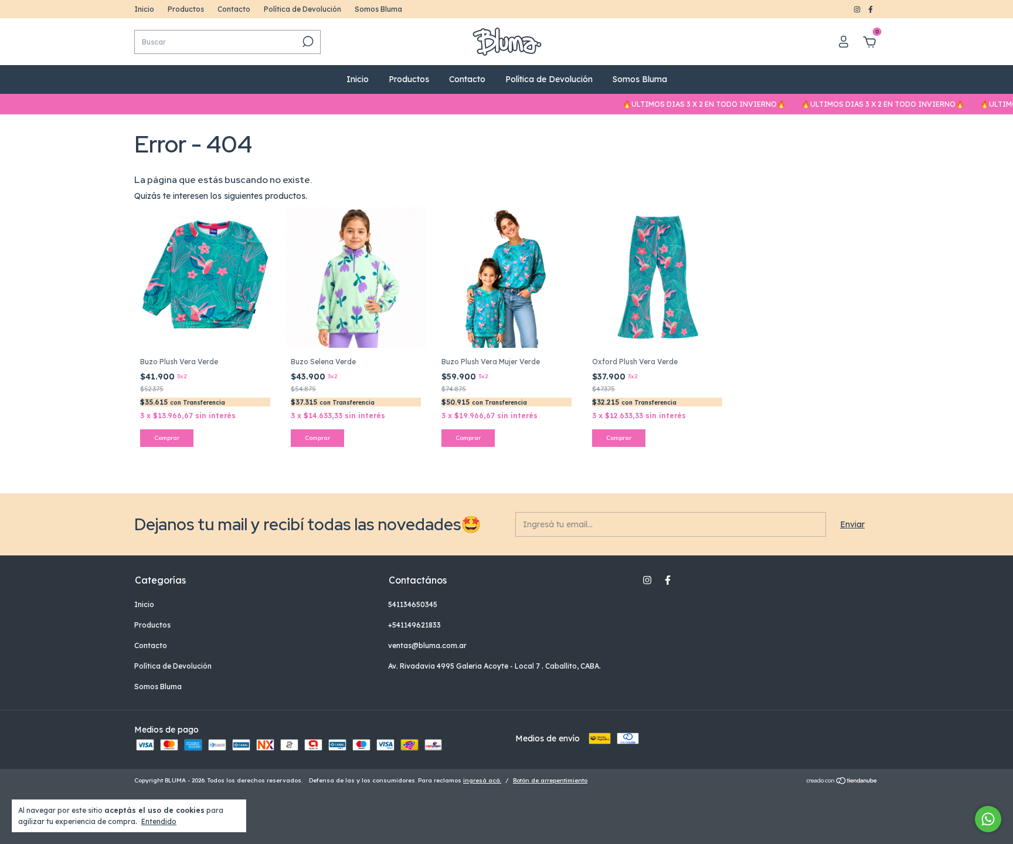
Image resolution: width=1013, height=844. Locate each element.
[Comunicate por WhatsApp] (988, 819)
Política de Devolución (302, 9)
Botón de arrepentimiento (550, 780)
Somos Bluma (378, 9)
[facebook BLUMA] (870, 9)
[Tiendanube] (842, 782)
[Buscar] (307, 41)
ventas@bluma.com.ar (427, 645)
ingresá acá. (482, 780)
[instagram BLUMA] (858, 9)
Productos (186, 9)
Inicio (144, 9)
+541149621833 (414, 625)
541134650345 (412, 604)
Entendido (158, 821)
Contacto (233, 9)
